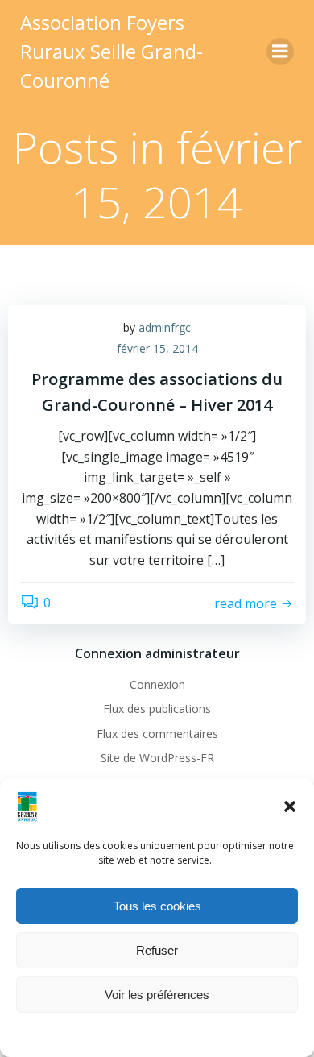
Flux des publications (157, 708)
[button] (290, 806)
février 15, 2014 (157, 348)
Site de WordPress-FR (157, 757)
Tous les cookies (157, 906)
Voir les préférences (157, 994)
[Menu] (280, 51)
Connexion (157, 684)
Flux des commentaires (157, 733)
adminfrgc (164, 327)
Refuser (157, 950)
